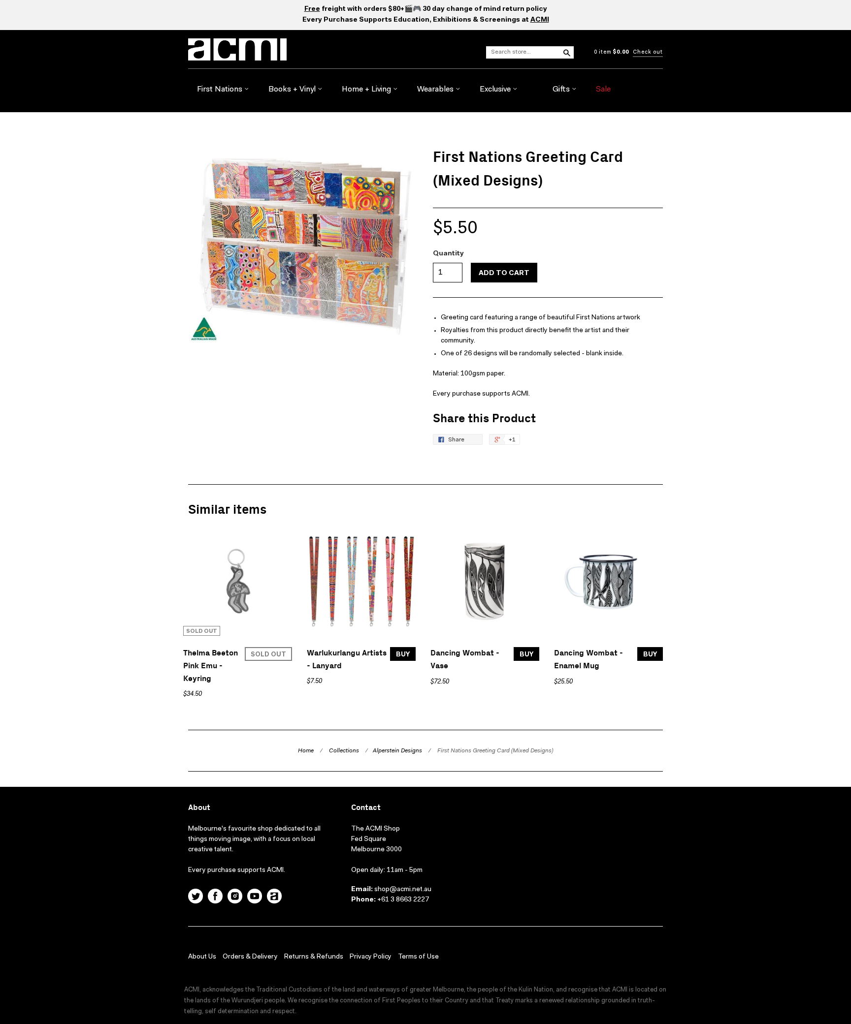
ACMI (539, 20)
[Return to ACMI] (274, 897)
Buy (403, 655)
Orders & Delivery (250, 957)
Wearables (436, 89)
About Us (202, 957)
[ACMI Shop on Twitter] (195, 897)
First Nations (220, 89)
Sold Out (268, 655)
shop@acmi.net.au (402, 889)
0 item (611, 52)
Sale (603, 89)
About (199, 807)
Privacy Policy (371, 957)
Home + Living (367, 89)
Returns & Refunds (313, 957)
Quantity (448, 254)
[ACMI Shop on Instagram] (235, 897)
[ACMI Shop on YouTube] (254, 897)
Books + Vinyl (293, 89)
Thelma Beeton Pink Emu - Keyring (210, 666)
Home (306, 751)
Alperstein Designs (397, 751)
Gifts (562, 89)
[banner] (294, 49)
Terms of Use (418, 957)
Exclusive (496, 89)
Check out (648, 52)
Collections (344, 751)
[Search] (566, 52)
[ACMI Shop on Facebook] (215, 897)
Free (312, 9)
